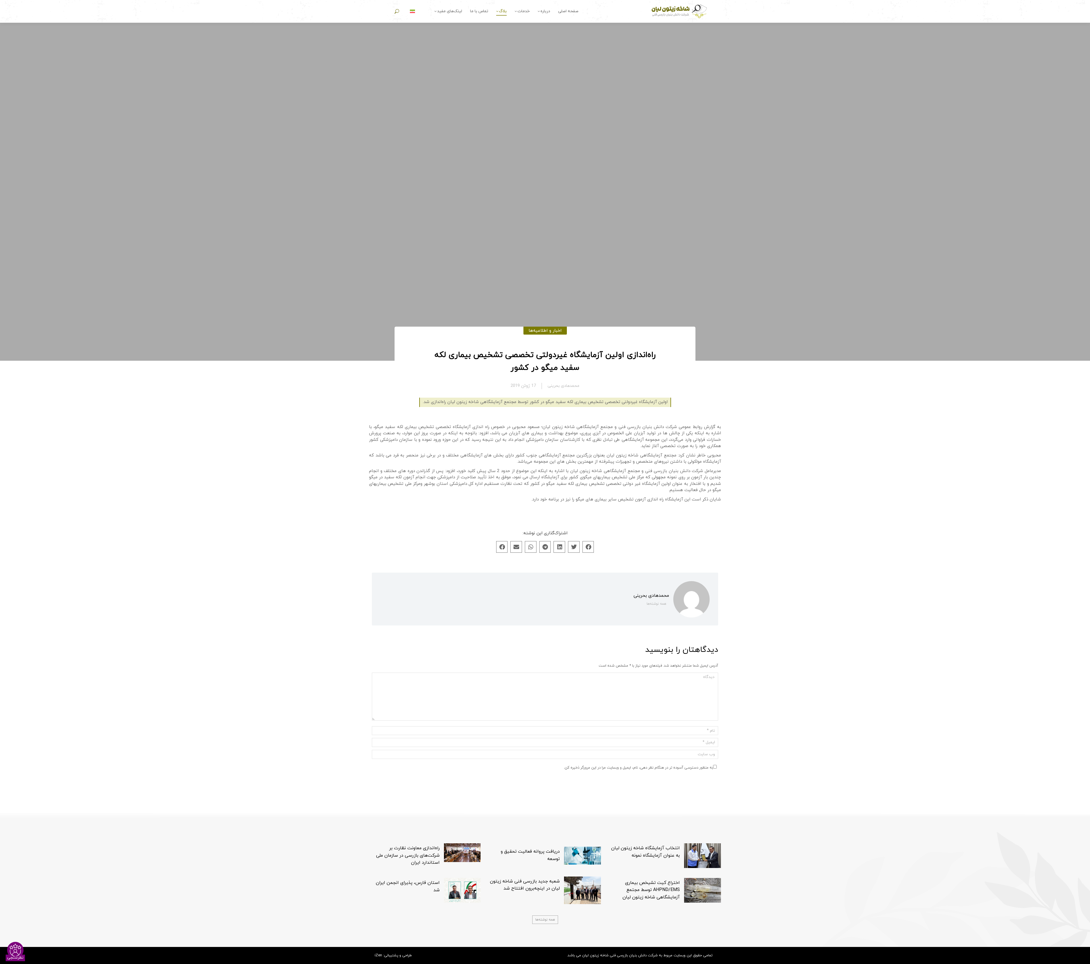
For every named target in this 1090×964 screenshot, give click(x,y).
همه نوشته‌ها (656, 604)
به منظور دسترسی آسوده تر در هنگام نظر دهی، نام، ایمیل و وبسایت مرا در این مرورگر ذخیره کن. (638, 767)
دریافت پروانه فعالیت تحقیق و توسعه (530, 855)
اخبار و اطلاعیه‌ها (545, 330)
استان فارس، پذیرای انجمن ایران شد (408, 886)
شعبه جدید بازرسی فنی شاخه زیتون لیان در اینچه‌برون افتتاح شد (525, 885)
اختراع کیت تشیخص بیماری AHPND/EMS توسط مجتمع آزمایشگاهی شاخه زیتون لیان (651, 890)
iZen (378, 955)
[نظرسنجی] (15, 950)
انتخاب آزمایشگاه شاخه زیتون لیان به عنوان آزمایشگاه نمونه (645, 852)
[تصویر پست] (702, 855)
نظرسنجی (15, 957)
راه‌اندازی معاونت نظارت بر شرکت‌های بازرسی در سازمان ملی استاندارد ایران (408, 855)
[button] (588, 547)
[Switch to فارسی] (412, 11)
